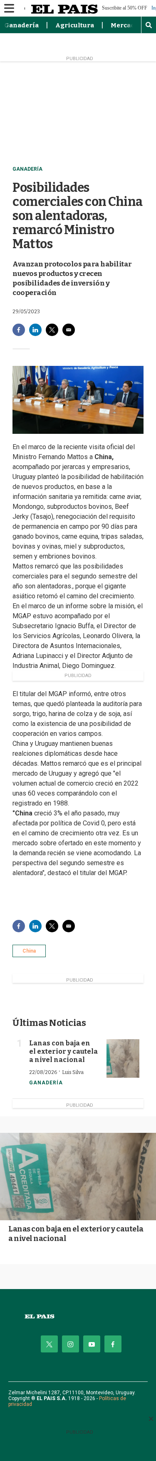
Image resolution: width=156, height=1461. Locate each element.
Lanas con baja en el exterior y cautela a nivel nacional (63, 1051)
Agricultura (74, 25)
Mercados (126, 25)
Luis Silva (73, 1072)
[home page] (78, 1316)
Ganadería (21, 25)
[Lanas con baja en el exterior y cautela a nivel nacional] (123, 1058)
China (29, 951)
